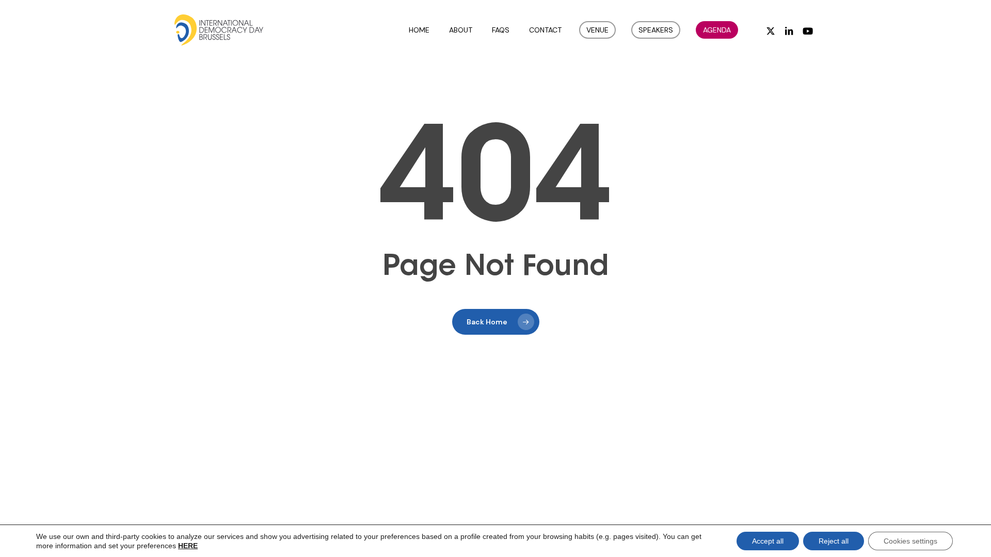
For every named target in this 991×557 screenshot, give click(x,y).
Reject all (834, 541)
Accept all (768, 541)
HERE (188, 546)
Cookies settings (910, 541)
